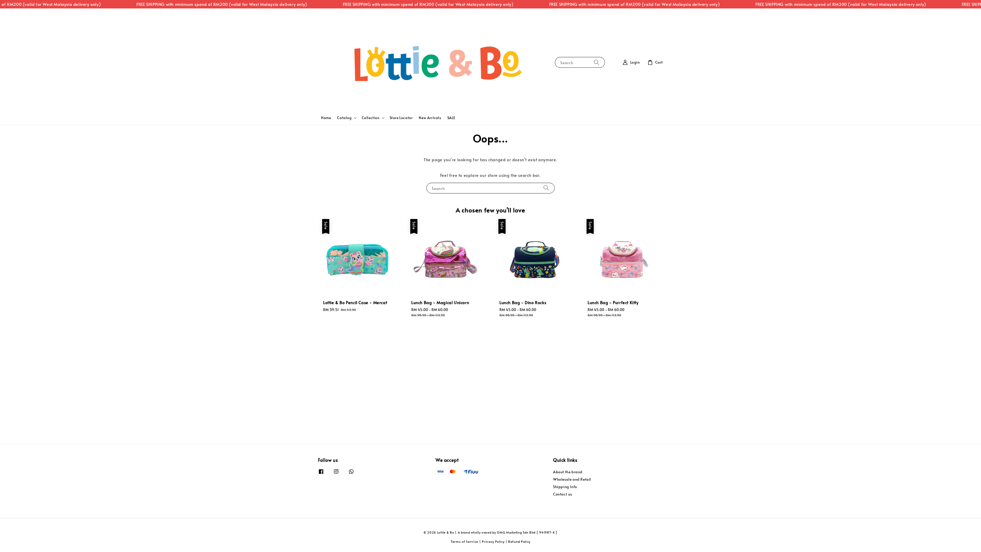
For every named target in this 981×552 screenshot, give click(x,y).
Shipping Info (565, 486)
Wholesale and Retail (572, 479)
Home (326, 117)
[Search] (596, 62)
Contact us (562, 494)
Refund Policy (519, 541)
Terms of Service (464, 541)
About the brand (567, 472)
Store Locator (401, 117)
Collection (371, 118)
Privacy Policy (493, 541)
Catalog (344, 118)
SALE (451, 117)
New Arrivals (430, 117)
